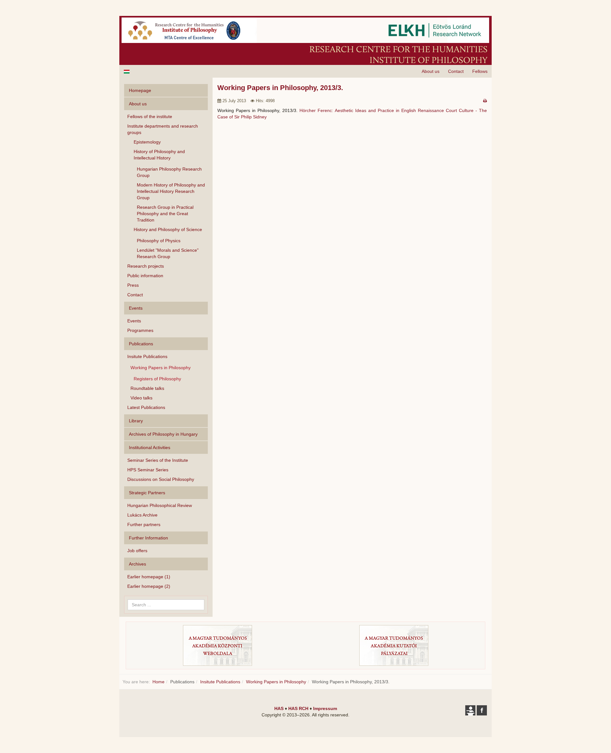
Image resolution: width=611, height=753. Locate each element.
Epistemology (147, 141)
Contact (456, 71)
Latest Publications (146, 407)
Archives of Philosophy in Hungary (163, 434)
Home (158, 681)
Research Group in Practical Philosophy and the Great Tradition (165, 213)
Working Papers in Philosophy (160, 367)
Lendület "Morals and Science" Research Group (168, 253)
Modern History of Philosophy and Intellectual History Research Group (171, 191)
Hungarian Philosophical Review (159, 505)
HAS (279, 708)
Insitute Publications (147, 356)
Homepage (140, 90)
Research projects (145, 266)
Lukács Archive (142, 514)
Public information (145, 275)
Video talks (141, 397)
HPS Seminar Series (147, 469)
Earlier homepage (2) (148, 586)
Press (133, 285)
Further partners (143, 524)
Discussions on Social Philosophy (160, 479)
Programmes (140, 330)
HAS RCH (298, 708)
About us (430, 71)
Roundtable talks (147, 388)
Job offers (137, 550)
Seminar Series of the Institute (157, 460)
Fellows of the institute (149, 116)
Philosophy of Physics (158, 240)
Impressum (325, 708)
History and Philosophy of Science (168, 229)
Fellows (480, 71)
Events (134, 320)
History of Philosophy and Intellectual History (159, 154)
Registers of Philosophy (157, 378)
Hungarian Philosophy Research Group (169, 172)
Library (136, 420)
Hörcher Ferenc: (316, 110)
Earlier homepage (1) (148, 576)
